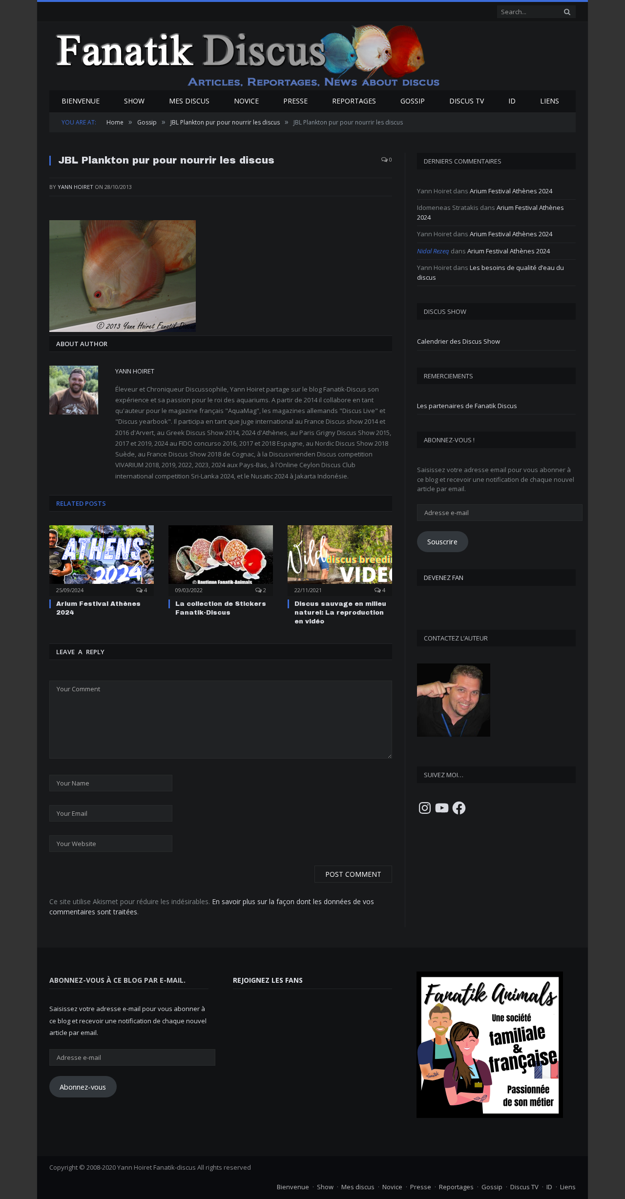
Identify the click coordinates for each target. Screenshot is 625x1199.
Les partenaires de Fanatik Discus (467, 405)
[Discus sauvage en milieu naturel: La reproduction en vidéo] (340, 559)
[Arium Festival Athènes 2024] (101, 559)
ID (512, 100)
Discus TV (466, 100)
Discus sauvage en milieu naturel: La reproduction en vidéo (340, 612)
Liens (549, 100)
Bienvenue (81, 100)
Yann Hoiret (75, 186)
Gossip (412, 100)
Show (134, 100)
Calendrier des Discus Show (458, 341)
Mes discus (189, 100)
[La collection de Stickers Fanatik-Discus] (220, 559)
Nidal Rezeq (433, 251)
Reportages (354, 100)
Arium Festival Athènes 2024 (511, 190)
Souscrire (442, 541)
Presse (295, 100)
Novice (246, 100)
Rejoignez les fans (268, 980)
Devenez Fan (443, 577)
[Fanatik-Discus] (248, 54)
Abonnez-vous (83, 1087)
